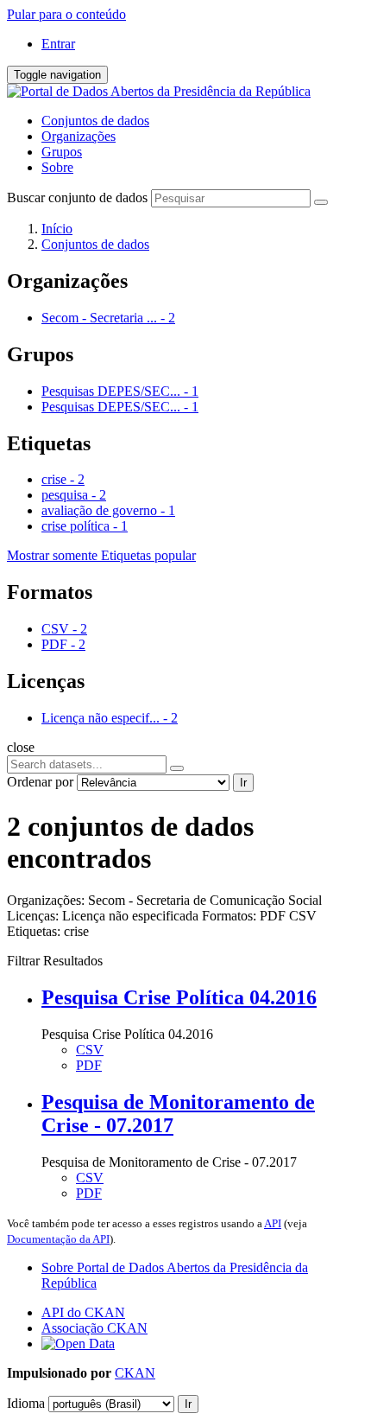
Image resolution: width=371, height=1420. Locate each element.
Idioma (26, 1403)
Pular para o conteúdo (66, 14)
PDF (89, 1065)
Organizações (78, 136)
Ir (243, 782)
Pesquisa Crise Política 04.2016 (179, 997)
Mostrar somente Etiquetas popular (101, 555)
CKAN (135, 1373)
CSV (90, 1049)
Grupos (61, 151)
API (272, 1223)
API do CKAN (83, 1312)
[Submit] (321, 202)
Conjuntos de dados (95, 120)
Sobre (57, 167)
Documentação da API (58, 1238)
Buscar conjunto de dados (77, 197)
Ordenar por (40, 781)
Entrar (58, 43)
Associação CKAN (94, 1328)
